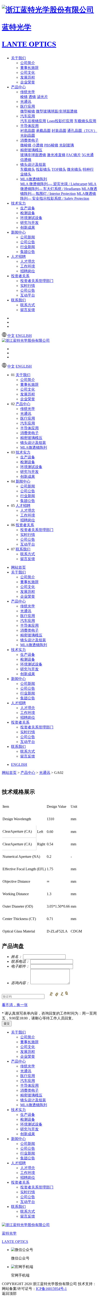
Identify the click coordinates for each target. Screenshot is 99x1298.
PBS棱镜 (51, 145)
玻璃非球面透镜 (33, 155)
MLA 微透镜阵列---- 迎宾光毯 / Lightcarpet (53, 184)
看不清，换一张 (15, 1005)
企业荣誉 (27, 82)
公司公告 (27, 242)
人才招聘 (18, 256)
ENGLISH (24, 336)
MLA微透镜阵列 (33, 179)
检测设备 (27, 213)
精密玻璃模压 (31, 150)
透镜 (32, 97)
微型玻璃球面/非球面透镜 (56, 111)
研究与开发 (29, 223)
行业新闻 (27, 247)
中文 (11, 336)
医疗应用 (27, 106)
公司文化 (27, 72)
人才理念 (27, 261)
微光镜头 (74, 169)
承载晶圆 (43, 131)
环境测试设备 (31, 218)
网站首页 (18, 567)
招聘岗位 (27, 271)
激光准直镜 (56, 155)
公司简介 (27, 63)
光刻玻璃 (66, 145)
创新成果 (27, 227)
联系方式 (27, 305)
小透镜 (37, 145)
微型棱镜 (27, 111)
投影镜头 (43, 169)
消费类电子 (29, 140)
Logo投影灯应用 (60, 121)
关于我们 (18, 58)
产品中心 (18, 87)
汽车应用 (27, 116)
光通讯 (25, 102)
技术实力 (18, 203)
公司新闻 (27, 237)
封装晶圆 (59, 131)
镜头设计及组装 (33, 164)
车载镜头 (27, 169)
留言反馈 (27, 310)
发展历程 (27, 77)
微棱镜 (25, 145)
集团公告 (27, 252)
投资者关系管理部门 (36, 281)
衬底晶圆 (27, 131)
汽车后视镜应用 (33, 121)
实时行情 (27, 286)
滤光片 (42, 97)
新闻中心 (18, 232)
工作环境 (27, 266)
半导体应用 (29, 126)
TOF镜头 (59, 169)
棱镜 (24, 97)
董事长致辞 (29, 68)
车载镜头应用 (85, 121)
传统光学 (27, 92)
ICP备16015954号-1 (51, 1289)
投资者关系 (20, 276)
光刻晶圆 (27, 135)
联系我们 (18, 300)
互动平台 (27, 295)
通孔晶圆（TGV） (82, 131)
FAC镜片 (73, 155)
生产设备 (27, 208)
